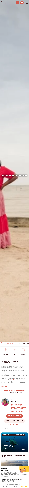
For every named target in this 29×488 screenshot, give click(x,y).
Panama (13, 408)
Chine (12, 411)
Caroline (15, 400)
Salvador (22, 408)
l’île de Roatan (13, 379)
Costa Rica (13, 405)
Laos (24, 409)
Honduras (13, 407)
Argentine (19, 402)
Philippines (17, 411)
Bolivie (23, 402)
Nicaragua (24, 407)
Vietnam (13, 409)
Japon (20, 409)
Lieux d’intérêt (26, 343)
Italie (22, 411)
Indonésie (13, 402)
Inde (17, 409)
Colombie (20, 404)
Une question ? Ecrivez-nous (14, 424)
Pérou (17, 408)
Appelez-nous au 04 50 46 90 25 (14, 420)
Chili (16, 404)
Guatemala (22, 405)
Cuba (18, 405)
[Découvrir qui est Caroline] (5, 402)
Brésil (12, 404)
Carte (19, 343)
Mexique (18, 407)
